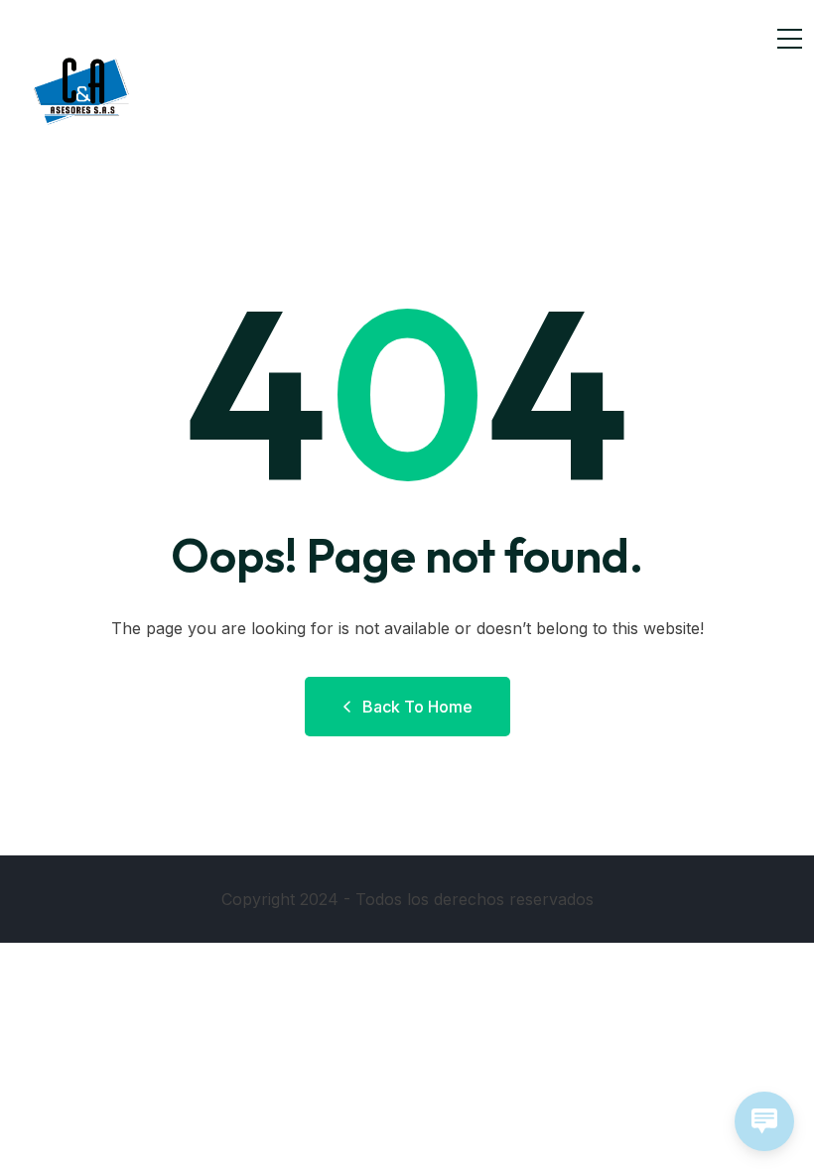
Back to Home (417, 706)
